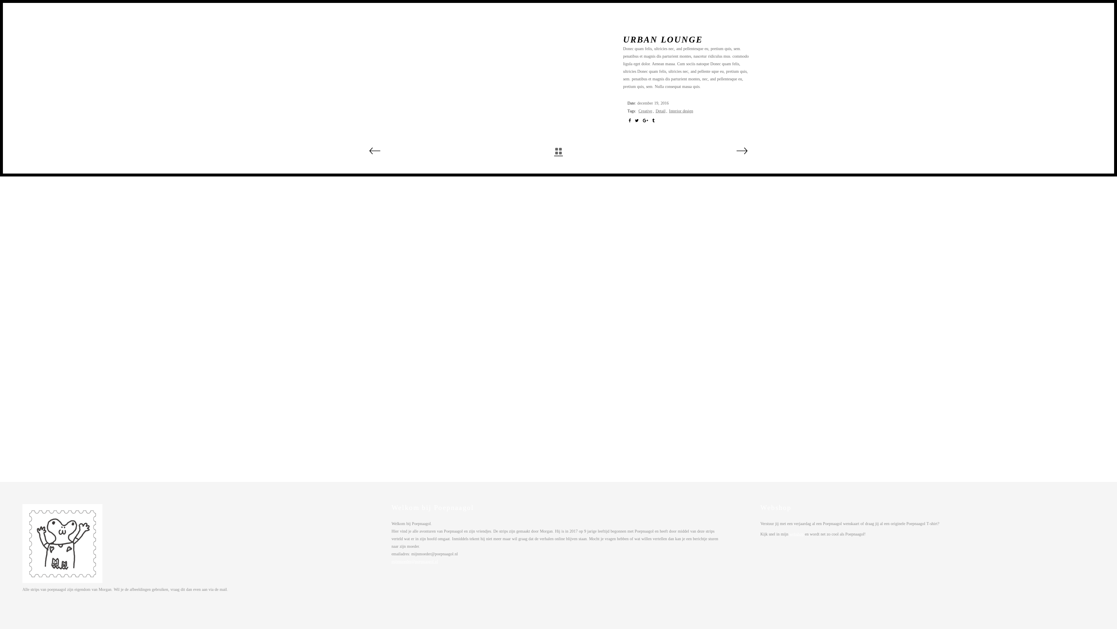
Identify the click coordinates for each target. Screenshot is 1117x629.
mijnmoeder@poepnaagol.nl (415, 561)
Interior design (681, 111)
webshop (796, 534)
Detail (661, 111)
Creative (645, 111)
